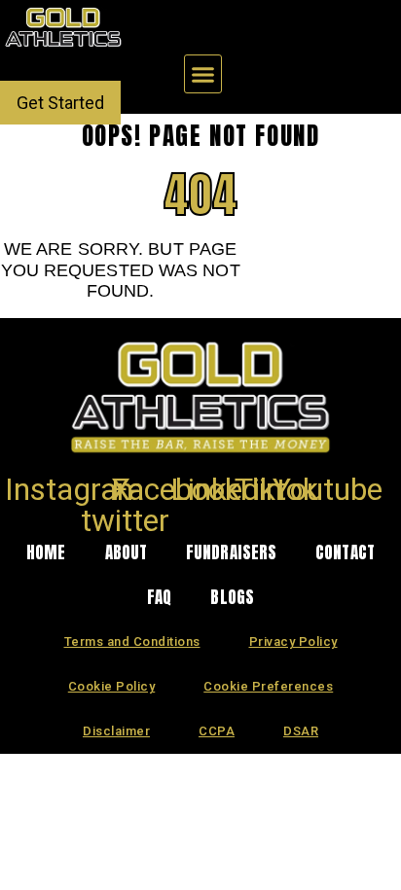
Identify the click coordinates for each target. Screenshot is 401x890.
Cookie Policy (112, 686)
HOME (45, 552)
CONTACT (345, 552)
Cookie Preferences (268, 686)
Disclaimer (116, 731)
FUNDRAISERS (231, 552)
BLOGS (232, 597)
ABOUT (126, 552)
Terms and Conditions (132, 641)
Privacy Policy (293, 641)
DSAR (300, 731)
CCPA (217, 731)
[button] (203, 73)
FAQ (159, 597)
